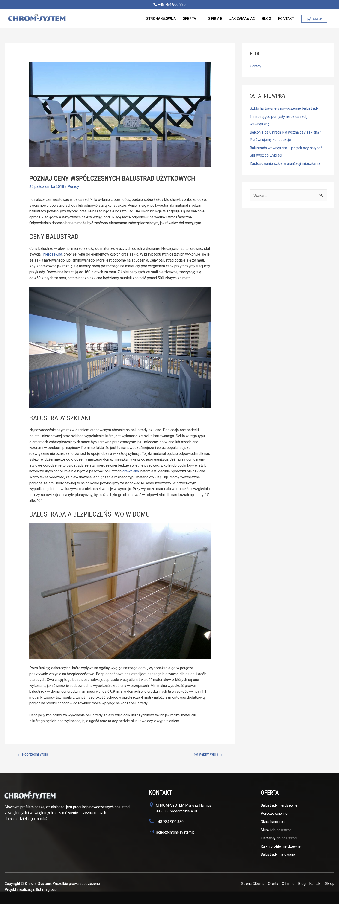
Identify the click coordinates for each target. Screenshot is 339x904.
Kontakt (286, 19)
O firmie (215, 19)
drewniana (130, 471)
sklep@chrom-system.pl (175, 832)
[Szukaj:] (288, 195)
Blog (266, 19)
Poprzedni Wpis (32, 754)
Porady (73, 186)
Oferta (189, 19)
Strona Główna (161, 19)
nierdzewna (52, 254)
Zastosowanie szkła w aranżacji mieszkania (285, 163)
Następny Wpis (208, 754)
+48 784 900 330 (171, 4)
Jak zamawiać (242, 19)
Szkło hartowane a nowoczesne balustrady (284, 108)
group (46, 889)
